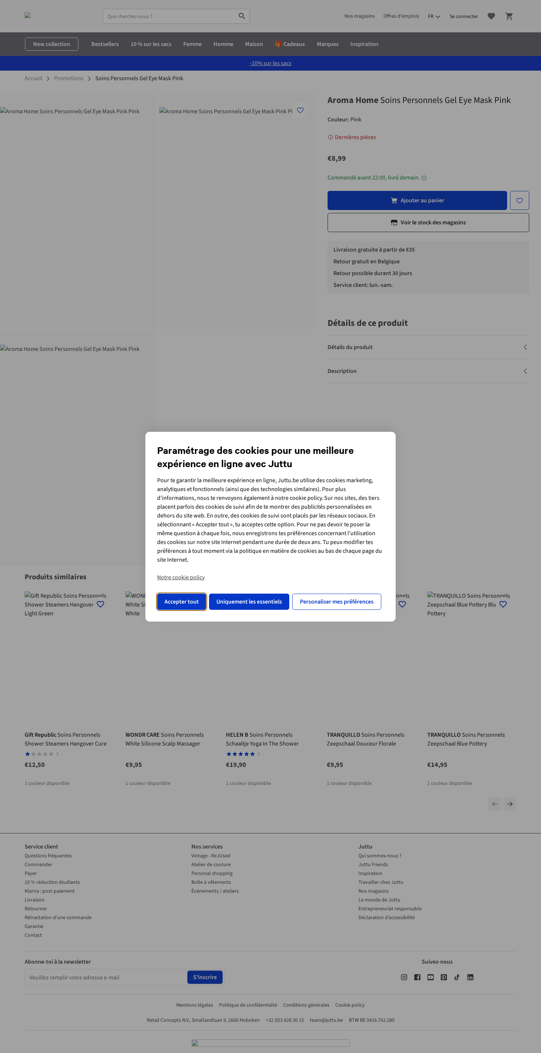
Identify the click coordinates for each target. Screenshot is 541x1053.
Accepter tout (182, 602)
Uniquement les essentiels (249, 602)
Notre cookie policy (181, 577)
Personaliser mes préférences (337, 602)
